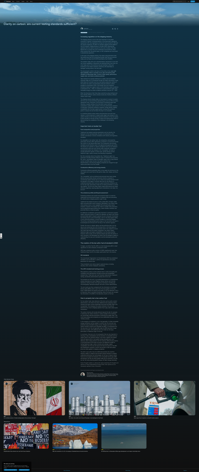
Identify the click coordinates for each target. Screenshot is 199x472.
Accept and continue (24, 469)
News (13, 1)
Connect (18, 1)
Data (27, 1)
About (31, 1)
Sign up (192, 1)
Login (188, 1)
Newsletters (1, 235)
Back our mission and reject (10, 469)
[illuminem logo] (7, 1)
